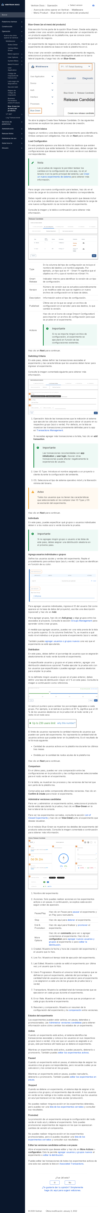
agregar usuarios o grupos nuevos (62, 641)
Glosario (5, 148)
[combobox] (12, 15)
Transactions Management (50, 430)
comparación (75, 1010)
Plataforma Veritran (9, 22)
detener (71, 920)
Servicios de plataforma (7, 123)
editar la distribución (53, 1155)
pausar (76, 912)
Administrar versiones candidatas (65, 1022)
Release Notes (7, 133)
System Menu (13, 61)
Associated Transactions (71, 1163)
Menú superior (13, 54)
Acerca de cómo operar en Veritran (11, 37)
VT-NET (9, 114)
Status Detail (12, 45)
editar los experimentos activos (73, 1052)
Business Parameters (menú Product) (14, 100)
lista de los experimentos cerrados (67, 1106)
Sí (54, 1182)
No (70, 1182)
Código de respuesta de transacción (13, 75)
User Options (13, 57)
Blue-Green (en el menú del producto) (14, 108)
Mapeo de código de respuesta (12, 93)
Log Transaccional (13, 118)
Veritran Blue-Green (13, 49)
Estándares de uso (9, 138)
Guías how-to (7, 143)
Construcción (7, 26)
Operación (6, 31)
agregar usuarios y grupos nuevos (75, 1152)
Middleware (10, 41)
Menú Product (13, 64)
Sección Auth (13, 87)
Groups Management (81, 620)
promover (83, 925)
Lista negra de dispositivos (13, 82)
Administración (8, 129)
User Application (12, 69)
